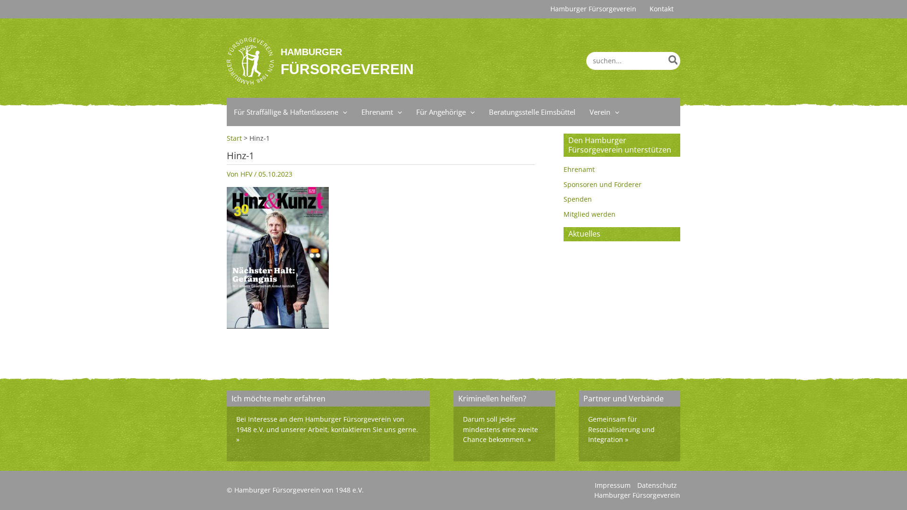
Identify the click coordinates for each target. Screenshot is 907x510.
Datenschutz (657, 485)
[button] (342, 112)
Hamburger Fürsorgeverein (637, 495)
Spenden (578, 199)
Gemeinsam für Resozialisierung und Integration (621, 429)
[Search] (674, 61)
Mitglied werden (590, 214)
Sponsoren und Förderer (603, 184)
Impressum (613, 485)
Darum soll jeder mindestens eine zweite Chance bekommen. (500, 429)
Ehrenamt (579, 169)
